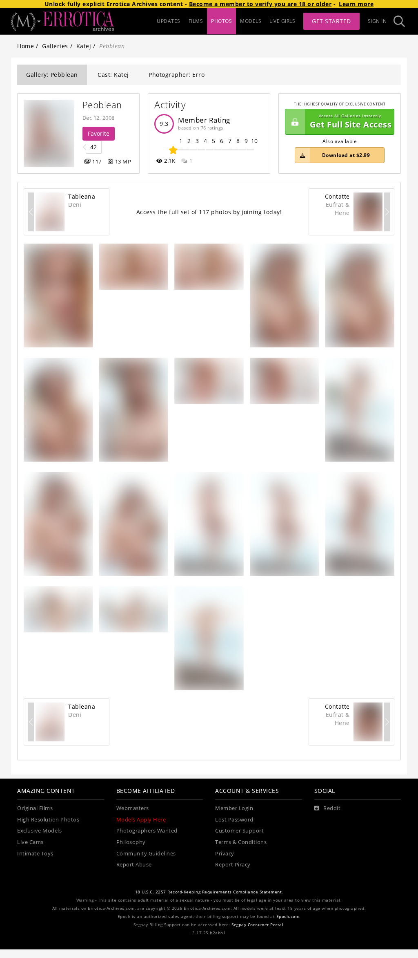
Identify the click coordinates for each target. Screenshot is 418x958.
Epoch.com (288, 916)
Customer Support (239, 830)
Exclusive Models (39, 830)
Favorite (98, 133)
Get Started (331, 21)
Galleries (55, 46)
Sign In (377, 21)
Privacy (224, 853)
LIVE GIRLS (282, 21)
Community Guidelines (146, 853)
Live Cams (30, 842)
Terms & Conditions (241, 842)
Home (25, 46)
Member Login (234, 808)
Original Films (35, 808)
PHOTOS (221, 21)
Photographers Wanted (147, 830)
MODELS (250, 21)
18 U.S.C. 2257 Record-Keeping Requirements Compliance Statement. (209, 892)
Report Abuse (134, 864)
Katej (83, 46)
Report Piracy (233, 864)
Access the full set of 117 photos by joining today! (209, 212)
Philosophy (131, 842)
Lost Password (234, 819)
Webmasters (132, 808)
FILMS (196, 21)
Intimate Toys (35, 853)
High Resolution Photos (48, 819)
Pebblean (102, 104)
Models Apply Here (141, 819)
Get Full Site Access (350, 121)
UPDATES (168, 21)
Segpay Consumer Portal (257, 924)
